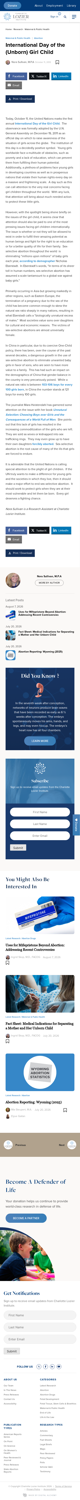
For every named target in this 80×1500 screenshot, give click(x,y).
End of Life (45, 1412)
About (39, 5)
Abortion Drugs (29, 938)
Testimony (45, 1471)
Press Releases (11, 1394)
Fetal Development (49, 1399)
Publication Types (12, 1426)
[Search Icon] (65, 16)
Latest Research (48, 1385)
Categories (48, 1379)
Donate (12, 5)
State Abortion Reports (11, 1471)
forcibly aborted (42, 444)
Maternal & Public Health (37, 29)
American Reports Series (13, 1436)
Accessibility (10, 1403)
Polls (42, 1462)
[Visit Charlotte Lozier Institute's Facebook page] (45, 1366)
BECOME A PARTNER (26, 1218)
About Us (10, 1379)
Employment (55, 5)
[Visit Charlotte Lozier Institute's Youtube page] (59, 1366)
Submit (18, 848)
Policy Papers (46, 1458)
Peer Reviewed (47, 1453)
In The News (10, 1390)
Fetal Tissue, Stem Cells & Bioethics (58, 1403)
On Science (9, 1446)
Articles (44, 1431)
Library (71, 5)
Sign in (54, 17)
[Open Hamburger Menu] (74, 16)
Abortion (38, 38)
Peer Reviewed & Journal (12, 1459)
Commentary (46, 1435)
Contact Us (9, 1399)
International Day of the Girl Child (37, 123)
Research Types (51, 1425)
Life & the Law (47, 1417)
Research (18, 29)
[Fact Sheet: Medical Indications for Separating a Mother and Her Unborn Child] (40, 993)
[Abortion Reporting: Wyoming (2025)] (40, 1071)
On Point (8, 1441)
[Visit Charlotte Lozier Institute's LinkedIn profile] (52, 1366)
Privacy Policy (33, 1489)
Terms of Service (63, 1486)
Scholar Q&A (46, 1467)
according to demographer (37, 261)
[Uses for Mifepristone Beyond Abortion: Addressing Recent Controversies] (40, 914)
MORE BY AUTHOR (49, 582)
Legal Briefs (46, 1444)
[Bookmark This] (57, 62)
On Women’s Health (10, 1452)
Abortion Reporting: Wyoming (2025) (34, 1102)
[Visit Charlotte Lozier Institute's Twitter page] (38, 1366)
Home (9, 29)
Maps (42, 1449)
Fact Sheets (46, 1440)
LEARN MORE (40, 740)
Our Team (8, 1385)
